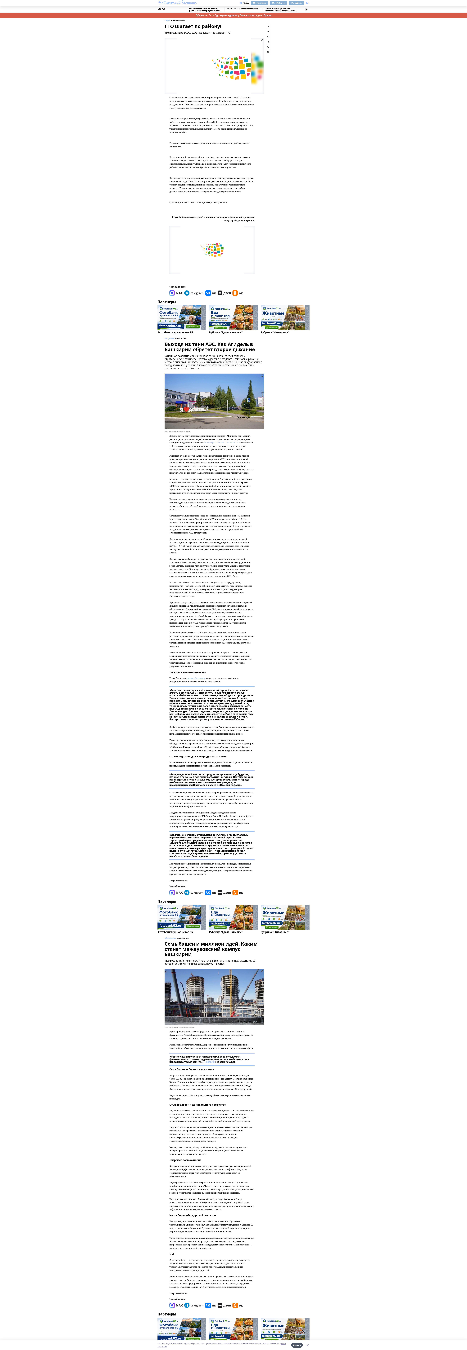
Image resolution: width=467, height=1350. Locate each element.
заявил (210, 1061)
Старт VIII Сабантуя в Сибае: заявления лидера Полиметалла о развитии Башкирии (280, 10)
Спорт (167, 21)
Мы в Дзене (296, 3)
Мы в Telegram (278, 3)
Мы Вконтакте (259, 3)
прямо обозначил (196, 678)
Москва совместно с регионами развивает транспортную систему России (204, 10)
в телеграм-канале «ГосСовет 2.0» (222, 442)
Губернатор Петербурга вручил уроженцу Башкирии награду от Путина (233, 15)
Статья (161, 9)
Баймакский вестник (176, 2)
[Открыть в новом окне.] (176, 293)
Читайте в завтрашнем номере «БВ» (243, 9)
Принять (297, 1345)
